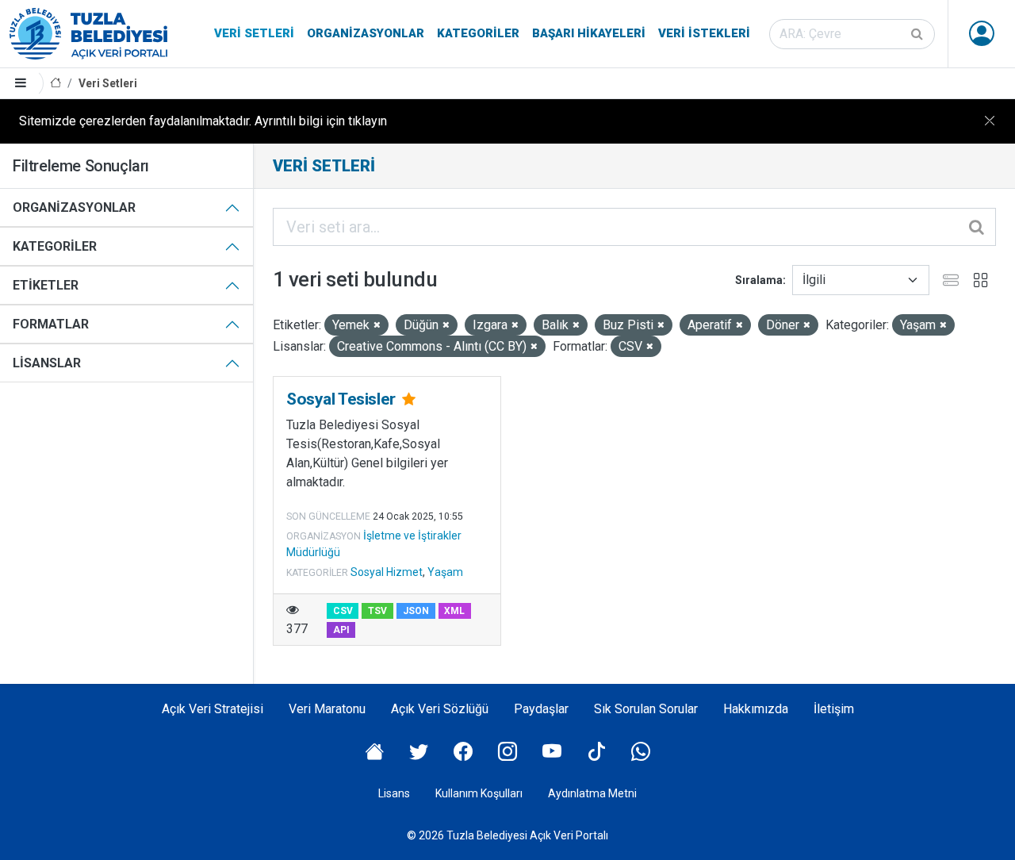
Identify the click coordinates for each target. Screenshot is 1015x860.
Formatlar (51, 324)
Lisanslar (47, 362)
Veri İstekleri (704, 33)
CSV (343, 610)
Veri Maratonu (327, 708)
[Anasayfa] (55, 84)
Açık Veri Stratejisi (212, 708)
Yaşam (445, 572)
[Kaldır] (377, 325)
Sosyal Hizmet (386, 572)
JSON (416, 610)
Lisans (394, 793)
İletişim (834, 708)
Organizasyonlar (365, 33)
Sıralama (759, 280)
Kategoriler (478, 33)
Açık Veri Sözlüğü (439, 708)
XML (454, 610)
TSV (377, 610)
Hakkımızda (755, 708)
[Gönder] (918, 34)
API (341, 629)
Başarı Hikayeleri (588, 33)
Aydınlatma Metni (592, 793)
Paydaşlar (541, 708)
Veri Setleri (254, 33)
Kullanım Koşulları (479, 793)
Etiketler (46, 285)
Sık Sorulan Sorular (646, 708)
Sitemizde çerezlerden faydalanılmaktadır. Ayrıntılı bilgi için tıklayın (203, 121)
